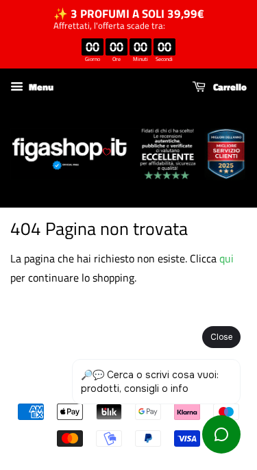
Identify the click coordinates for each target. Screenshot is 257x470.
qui (226, 258)
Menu (40, 86)
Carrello (229, 86)
